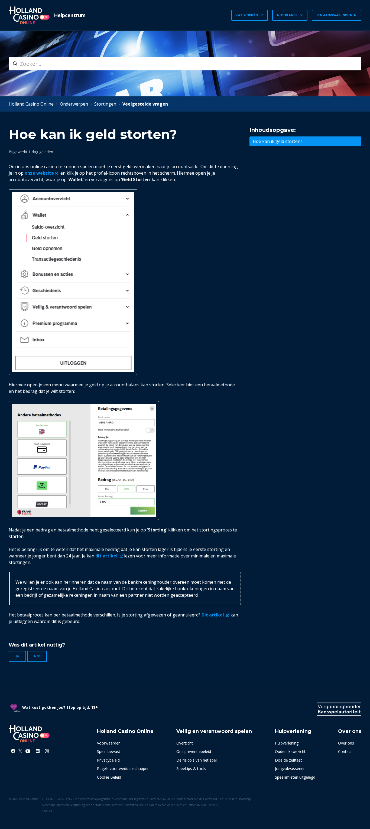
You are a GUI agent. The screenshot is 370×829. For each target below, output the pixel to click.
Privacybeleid (108, 760)
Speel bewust (108, 751)
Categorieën (247, 15)
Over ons (346, 743)
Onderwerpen (74, 104)
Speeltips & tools (191, 768)
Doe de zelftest (288, 760)
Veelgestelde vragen (145, 104)
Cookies (47, 811)
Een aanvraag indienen (336, 15)
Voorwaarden (109, 743)
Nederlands (287, 15)
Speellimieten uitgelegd (295, 777)
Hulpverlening (286, 743)
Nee (37, 656)
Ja (17, 656)
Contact (345, 751)
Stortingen (105, 104)
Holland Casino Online (31, 104)
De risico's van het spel (196, 760)
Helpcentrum (70, 15)
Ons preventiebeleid (193, 751)
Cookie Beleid (109, 777)
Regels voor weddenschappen (123, 768)
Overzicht (184, 743)
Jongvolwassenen (290, 768)
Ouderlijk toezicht (290, 751)
